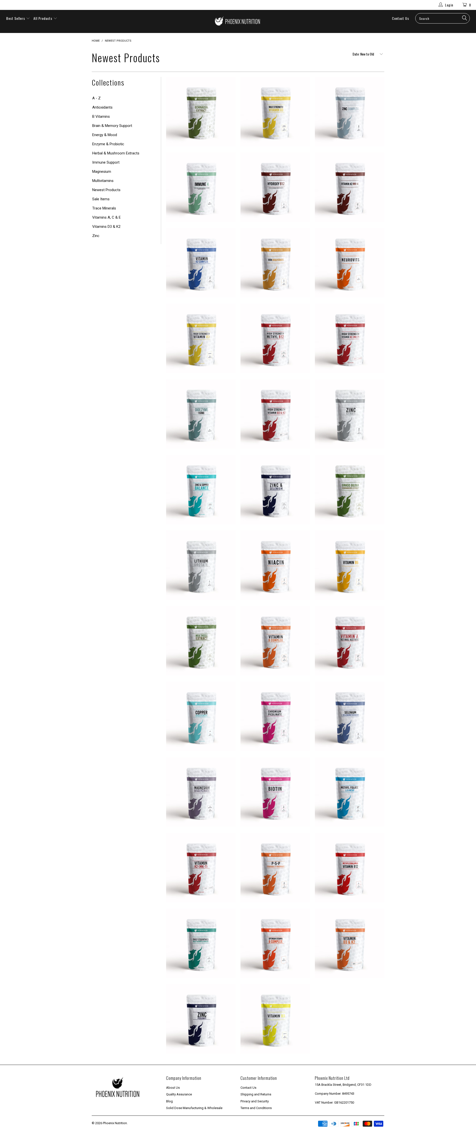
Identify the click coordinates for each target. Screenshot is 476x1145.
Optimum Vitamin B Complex (275, 943)
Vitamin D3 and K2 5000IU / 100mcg (349, 943)
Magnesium (101, 171)
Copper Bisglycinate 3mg (201, 716)
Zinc (95, 236)
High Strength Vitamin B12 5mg (275, 338)
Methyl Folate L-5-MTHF (349, 792)
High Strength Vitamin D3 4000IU (201, 338)
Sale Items (101, 199)
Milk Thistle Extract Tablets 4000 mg (201, 640)
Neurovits (349, 262)
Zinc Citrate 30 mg (349, 414)
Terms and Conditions (256, 1108)
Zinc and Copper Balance (201, 489)
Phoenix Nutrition (115, 1123)
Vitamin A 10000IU (349, 640)
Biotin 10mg (275, 792)
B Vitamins (101, 116)
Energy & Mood (104, 135)
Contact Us (400, 18)
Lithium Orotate (201, 565)
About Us (173, 1087)
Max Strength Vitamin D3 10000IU (275, 111)
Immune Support (105, 162)
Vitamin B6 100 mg (349, 565)
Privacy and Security (254, 1101)
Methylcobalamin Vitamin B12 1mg (349, 867)
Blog (169, 1101)
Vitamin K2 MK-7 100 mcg (201, 867)
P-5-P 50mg (275, 867)
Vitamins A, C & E (106, 217)
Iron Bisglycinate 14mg (275, 262)
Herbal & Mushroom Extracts (115, 153)
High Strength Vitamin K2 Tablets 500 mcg (349, 338)
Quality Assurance (179, 1094)
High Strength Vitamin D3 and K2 (275, 414)
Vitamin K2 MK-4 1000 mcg (349, 187)
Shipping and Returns (255, 1094)
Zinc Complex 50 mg (349, 111)
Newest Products (106, 190)
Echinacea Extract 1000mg (201, 111)
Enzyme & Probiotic (108, 144)
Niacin (275, 565)
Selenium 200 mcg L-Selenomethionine (349, 716)
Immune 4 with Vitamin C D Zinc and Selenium (201, 187)
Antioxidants (102, 107)
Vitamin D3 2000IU (275, 1019)
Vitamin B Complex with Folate (275, 640)
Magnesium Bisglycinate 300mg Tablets (201, 792)
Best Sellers (15, 18)
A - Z (96, 98)
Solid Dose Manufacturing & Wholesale (194, 1108)
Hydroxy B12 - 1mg (275, 187)
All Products (43, 18)
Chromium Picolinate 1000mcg (275, 716)
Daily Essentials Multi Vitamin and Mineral (201, 943)
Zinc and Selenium (275, 489)
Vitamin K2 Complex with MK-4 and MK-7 (201, 262)
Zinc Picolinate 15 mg (201, 1019)
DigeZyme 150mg (201, 414)
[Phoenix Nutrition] (238, 21)
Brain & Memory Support (112, 125)
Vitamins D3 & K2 (106, 226)
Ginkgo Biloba (349, 489)
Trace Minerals (104, 208)
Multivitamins (103, 180)
